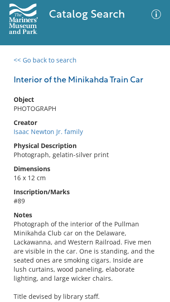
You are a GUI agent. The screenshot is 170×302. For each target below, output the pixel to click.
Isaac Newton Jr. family (48, 131)
